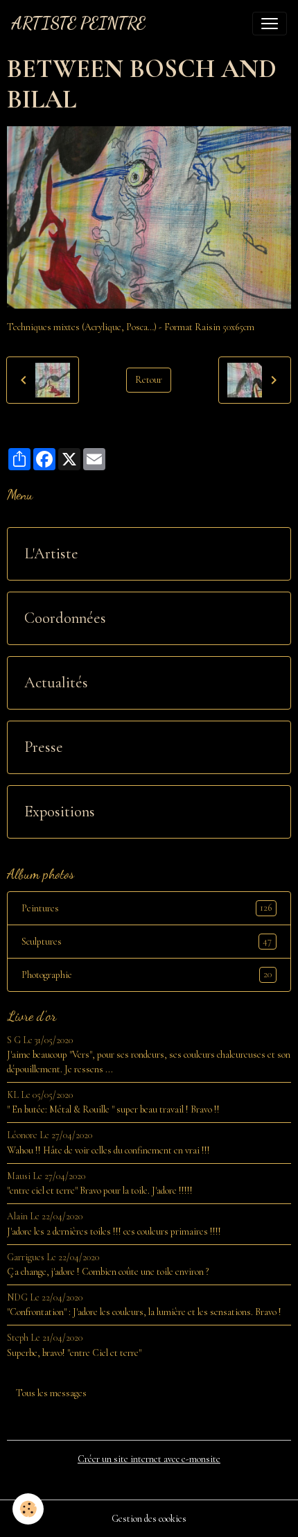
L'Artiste (51, 553)
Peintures (146, 908)
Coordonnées (65, 618)
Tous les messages (51, 1393)
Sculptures (146, 941)
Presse (43, 747)
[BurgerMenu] (269, 23)
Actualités (56, 682)
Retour (148, 380)
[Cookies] (28, 1509)
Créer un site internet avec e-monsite (149, 1459)
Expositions (59, 811)
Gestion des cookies (149, 1519)
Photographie (146, 974)
